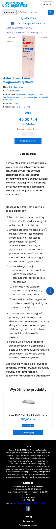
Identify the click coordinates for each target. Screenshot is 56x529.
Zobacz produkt (28, 426)
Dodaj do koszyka (28, 141)
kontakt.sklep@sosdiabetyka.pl (30, 23)
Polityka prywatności (28, 525)
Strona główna (15, 27)
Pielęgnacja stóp (16, 32)
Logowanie (9, 12)
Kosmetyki (34, 32)
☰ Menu (47, 4)
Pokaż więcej (28, 432)
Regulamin (28, 521)
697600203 (30, 18)
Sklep (29, 27)
